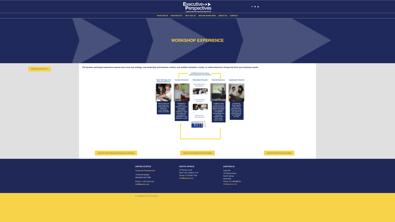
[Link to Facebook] (252, 6)
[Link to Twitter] (255, 6)
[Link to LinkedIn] (258, 6)
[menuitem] (162, 15)
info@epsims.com (142, 184)
